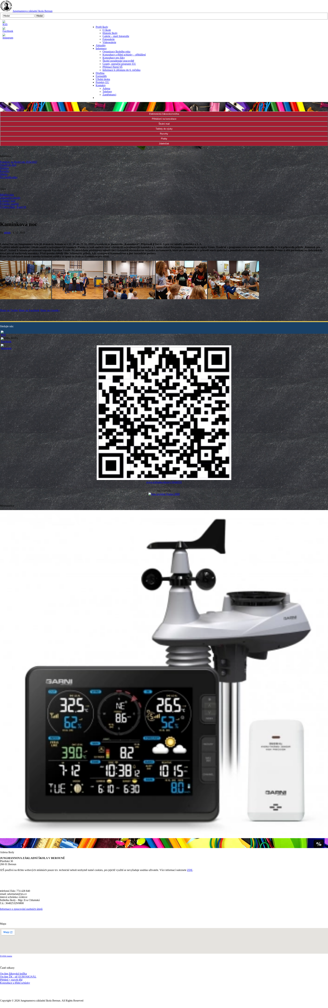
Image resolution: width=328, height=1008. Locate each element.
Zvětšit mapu (6, 956)
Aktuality (101, 45)
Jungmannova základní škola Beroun (32, 11)
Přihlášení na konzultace (164, 119)
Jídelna (4, 174)
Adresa (106, 88)
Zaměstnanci (109, 94)
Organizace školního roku (116, 51)
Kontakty (101, 85)
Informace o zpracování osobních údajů (21, 909)
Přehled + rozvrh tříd (11, 979)
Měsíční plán (7, 194)
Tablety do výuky (164, 128)
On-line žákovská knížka (13, 973)
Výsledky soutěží (9, 203)
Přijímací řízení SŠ (112, 66)
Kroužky (5, 171)
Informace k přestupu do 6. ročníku (121, 70)
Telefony (107, 91)
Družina (100, 73)
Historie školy (110, 33)
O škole (106, 30)
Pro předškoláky (9, 177)
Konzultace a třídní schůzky (15, 982)
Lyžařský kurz (7, 200)
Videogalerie (109, 42)
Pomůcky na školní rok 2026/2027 (18, 161)
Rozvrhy (164, 133)
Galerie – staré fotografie (115, 36)
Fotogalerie (108, 39)
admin (7, 232)
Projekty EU (102, 82)
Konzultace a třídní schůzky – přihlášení (124, 54)
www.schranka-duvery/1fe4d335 (164, 482)
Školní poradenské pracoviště (118, 60)
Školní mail (164, 124)
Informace (101, 48)
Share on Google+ (50, 310)
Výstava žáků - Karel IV (13, 207)
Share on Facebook (29, 310)
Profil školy (102, 26)
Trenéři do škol (8, 165)
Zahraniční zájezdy (10, 197)
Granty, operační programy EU (119, 63)
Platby (164, 138)
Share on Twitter (9, 310)
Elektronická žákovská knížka (164, 114)
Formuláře (101, 76)
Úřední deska (103, 79)
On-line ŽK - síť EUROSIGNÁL (18, 976)
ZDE (190, 870)
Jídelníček (164, 143)
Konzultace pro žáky (113, 57)
